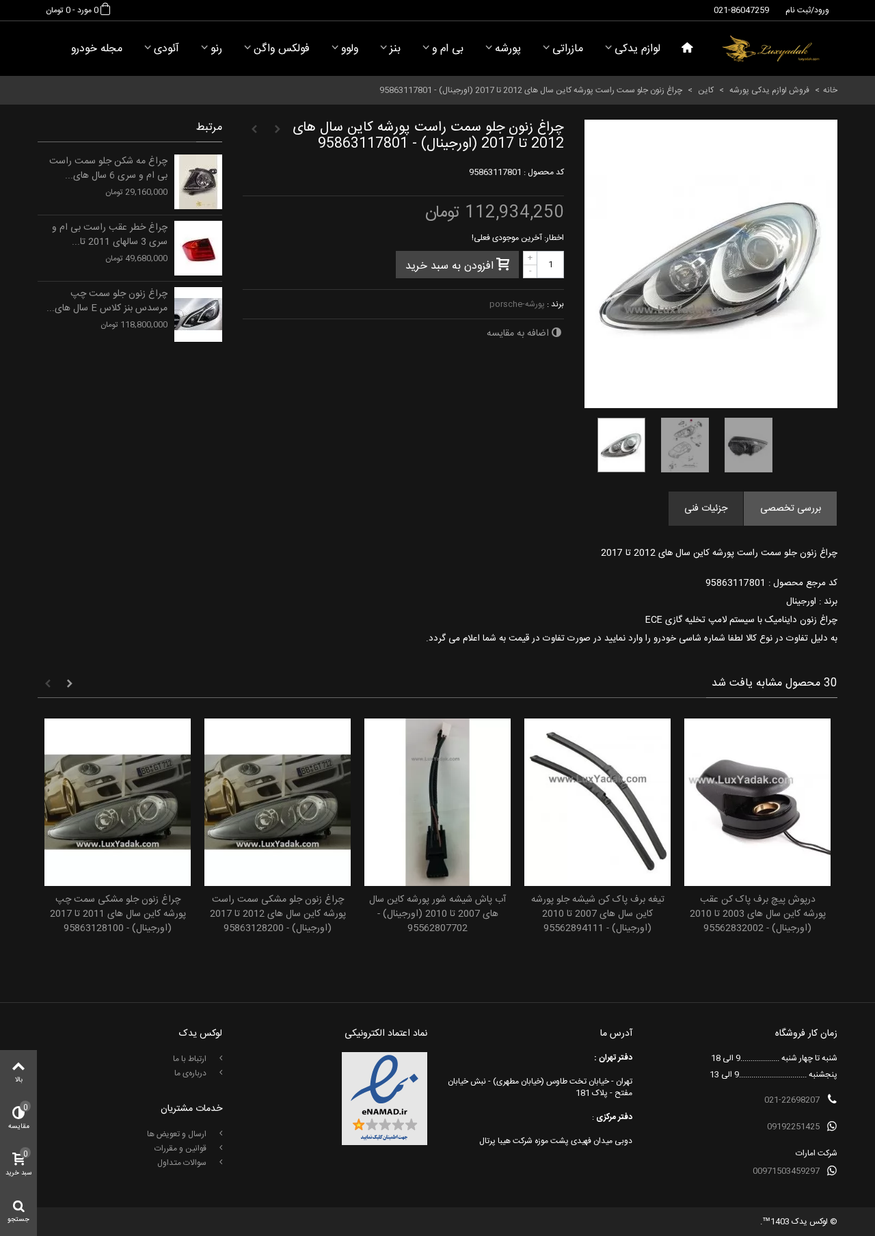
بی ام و (447, 49)
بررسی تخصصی (790, 508)
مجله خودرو (96, 49)
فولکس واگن (282, 49)
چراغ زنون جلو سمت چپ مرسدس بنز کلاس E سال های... (106, 301)
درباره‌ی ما (191, 1073)
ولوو (349, 49)
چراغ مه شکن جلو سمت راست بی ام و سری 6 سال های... (108, 168)
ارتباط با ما (190, 1059)
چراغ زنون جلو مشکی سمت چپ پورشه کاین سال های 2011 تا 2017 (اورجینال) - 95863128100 (118, 914)
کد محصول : (544, 172)
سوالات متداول (182, 1163)
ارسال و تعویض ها (177, 1134)
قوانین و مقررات (181, 1148)
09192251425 (793, 1126)
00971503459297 (786, 1171)
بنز (395, 49)
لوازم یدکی (637, 49)
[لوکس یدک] (770, 48)
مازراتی (567, 49)
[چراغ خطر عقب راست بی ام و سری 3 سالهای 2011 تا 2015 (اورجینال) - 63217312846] (198, 248)
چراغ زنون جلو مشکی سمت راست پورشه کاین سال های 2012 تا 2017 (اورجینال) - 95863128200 (278, 914)
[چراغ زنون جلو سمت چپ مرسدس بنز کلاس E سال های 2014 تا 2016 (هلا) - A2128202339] (198, 314)
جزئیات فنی (705, 508)
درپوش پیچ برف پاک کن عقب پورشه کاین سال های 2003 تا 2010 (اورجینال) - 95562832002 (758, 914)
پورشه (508, 49)
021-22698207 (792, 1100)
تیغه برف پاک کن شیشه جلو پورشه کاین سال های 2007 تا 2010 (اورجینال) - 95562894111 (597, 914)
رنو (216, 49)
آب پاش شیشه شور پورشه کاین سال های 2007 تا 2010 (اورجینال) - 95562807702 (437, 914)
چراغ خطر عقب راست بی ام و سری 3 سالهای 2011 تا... (109, 235)
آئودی (166, 49)
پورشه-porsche (517, 304)
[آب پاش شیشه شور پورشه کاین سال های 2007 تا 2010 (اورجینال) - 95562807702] (437, 802)
